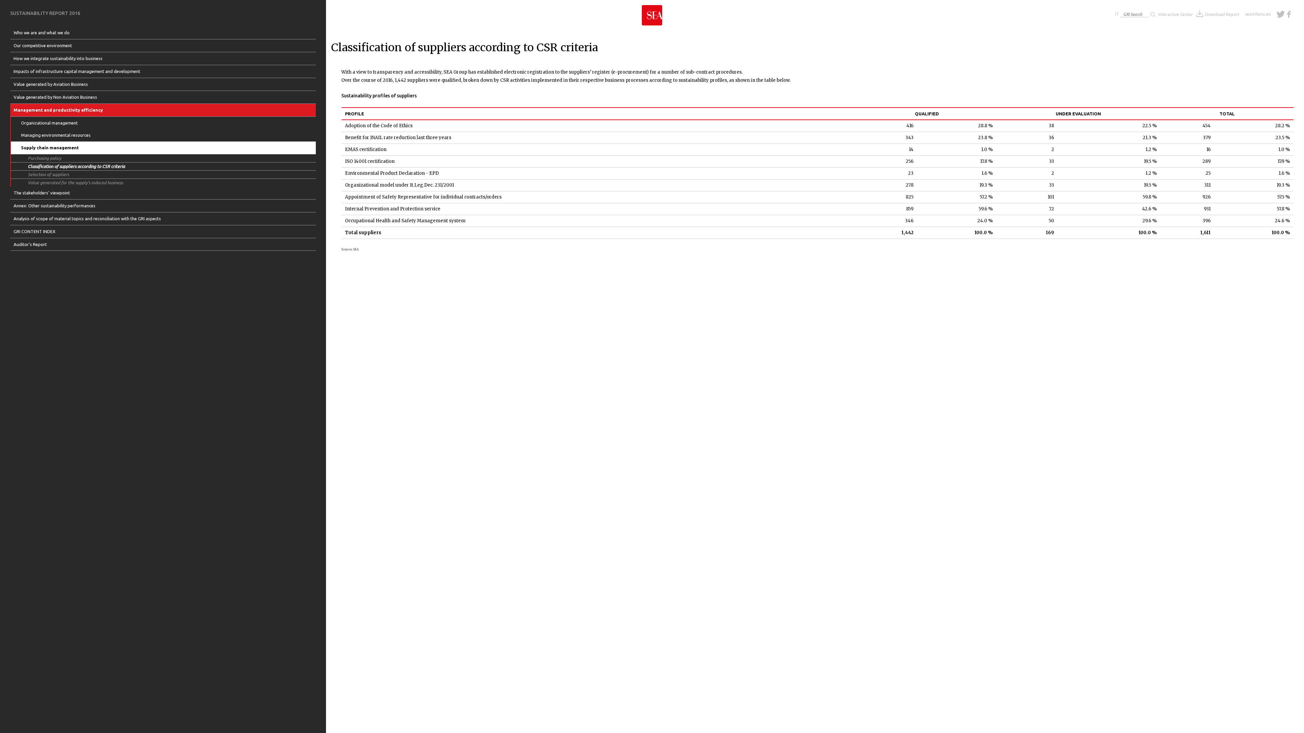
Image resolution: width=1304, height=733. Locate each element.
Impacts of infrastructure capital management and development (77, 71)
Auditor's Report (30, 244)
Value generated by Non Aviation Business (55, 97)
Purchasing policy (44, 158)
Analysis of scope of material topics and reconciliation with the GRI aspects (87, 218)
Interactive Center (1175, 14)
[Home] (652, 12)
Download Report (1222, 14)
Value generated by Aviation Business (51, 84)
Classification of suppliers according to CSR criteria (76, 166)
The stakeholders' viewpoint (42, 192)
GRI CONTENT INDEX (34, 231)
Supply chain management (50, 147)
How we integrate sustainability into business (58, 58)
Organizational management (49, 122)
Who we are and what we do (42, 32)
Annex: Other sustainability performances (54, 205)
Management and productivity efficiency (58, 110)
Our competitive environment (43, 45)
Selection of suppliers (48, 174)
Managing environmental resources (56, 135)
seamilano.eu (1258, 14)
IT (1117, 14)
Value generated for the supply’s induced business (75, 182)
